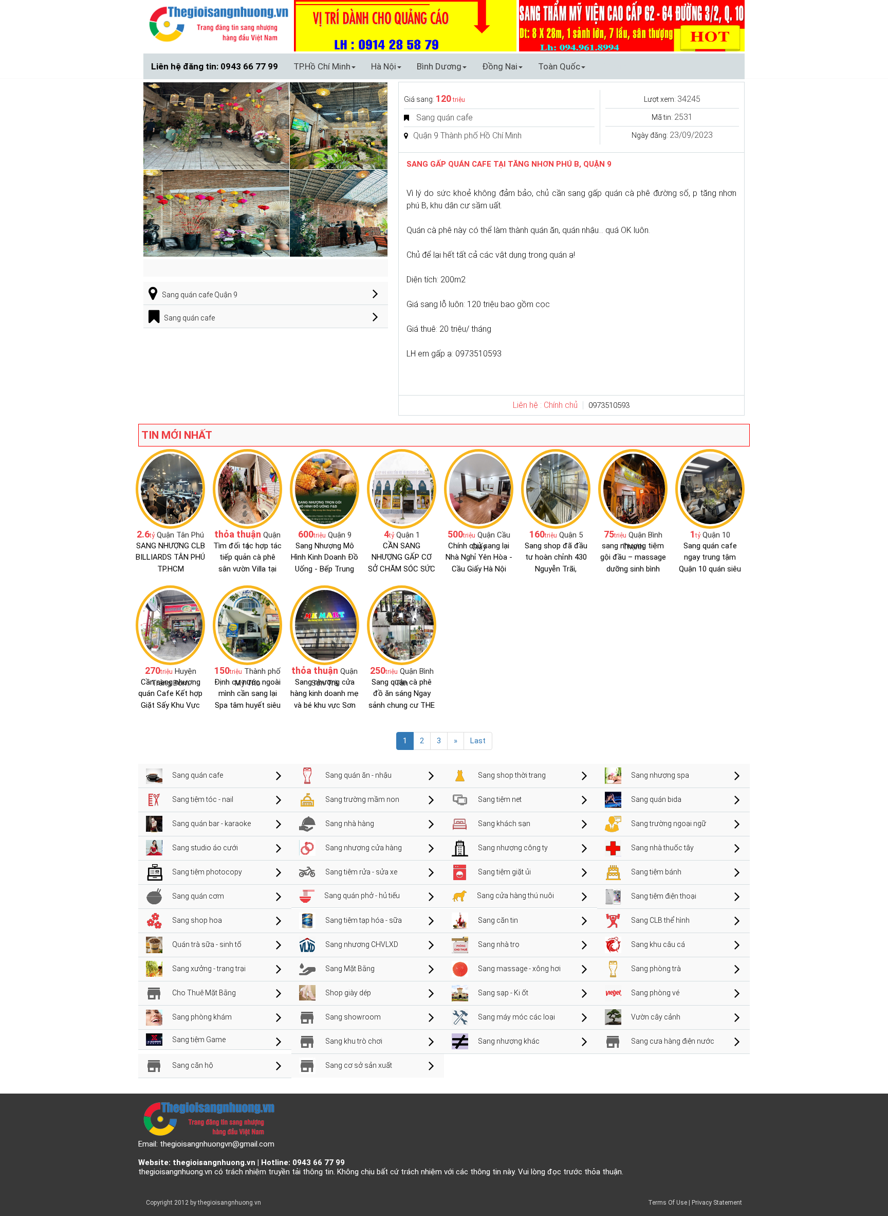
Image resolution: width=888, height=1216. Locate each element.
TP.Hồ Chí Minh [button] (321, 66)
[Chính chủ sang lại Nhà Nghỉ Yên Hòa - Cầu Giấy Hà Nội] (478, 488)
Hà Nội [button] (383, 66)
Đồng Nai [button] (499, 66)
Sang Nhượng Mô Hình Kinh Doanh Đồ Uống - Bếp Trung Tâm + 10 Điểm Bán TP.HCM (324, 569)
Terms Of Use (667, 1202)
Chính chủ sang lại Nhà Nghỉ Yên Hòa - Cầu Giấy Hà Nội (479, 557)
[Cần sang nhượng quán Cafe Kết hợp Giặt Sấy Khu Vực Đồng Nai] (170, 624)
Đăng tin (617, 66)
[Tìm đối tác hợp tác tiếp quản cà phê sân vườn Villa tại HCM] (247, 488)
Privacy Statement (717, 1202)
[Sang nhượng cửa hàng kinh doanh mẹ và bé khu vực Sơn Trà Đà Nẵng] (324, 624)
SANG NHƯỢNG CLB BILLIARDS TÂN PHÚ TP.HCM (170, 557)
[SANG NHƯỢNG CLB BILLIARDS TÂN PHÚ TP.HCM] (170, 488)
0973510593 (609, 405)
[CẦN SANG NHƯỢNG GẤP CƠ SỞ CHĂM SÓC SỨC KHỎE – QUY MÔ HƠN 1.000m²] (401, 488)
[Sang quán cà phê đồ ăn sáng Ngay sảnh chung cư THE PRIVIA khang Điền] (401, 624)
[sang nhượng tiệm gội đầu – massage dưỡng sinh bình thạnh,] (633, 488)
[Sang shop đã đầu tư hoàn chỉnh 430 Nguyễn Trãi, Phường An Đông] (555, 488)
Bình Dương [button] (439, 66)
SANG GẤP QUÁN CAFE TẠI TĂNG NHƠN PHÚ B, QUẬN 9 (509, 164)
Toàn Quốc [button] (559, 66)
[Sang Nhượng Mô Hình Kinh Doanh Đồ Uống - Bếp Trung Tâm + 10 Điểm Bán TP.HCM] (324, 488)
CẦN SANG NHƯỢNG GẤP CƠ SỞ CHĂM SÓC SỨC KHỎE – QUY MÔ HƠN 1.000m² (401, 569)
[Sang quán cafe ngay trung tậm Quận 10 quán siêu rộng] (710, 488)
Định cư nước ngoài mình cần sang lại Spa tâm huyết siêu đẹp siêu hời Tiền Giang (247, 705)
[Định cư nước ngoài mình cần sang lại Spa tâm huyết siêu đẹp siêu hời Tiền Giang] (247, 624)
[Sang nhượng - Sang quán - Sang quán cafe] (218, 23)
